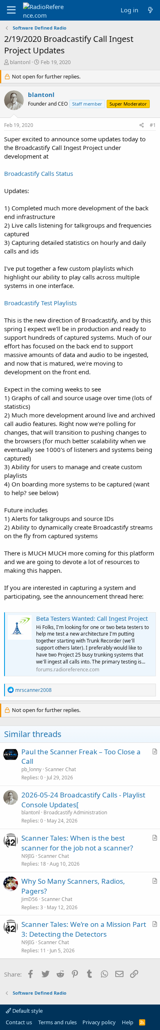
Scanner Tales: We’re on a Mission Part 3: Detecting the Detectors (83, 929)
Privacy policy (99, 1022)
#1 (153, 125)
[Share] (142, 125)
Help (127, 1022)
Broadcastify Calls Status (38, 173)
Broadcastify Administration (75, 812)
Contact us (19, 1022)
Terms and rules (57, 1022)
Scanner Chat (60, 769)
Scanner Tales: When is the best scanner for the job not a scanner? (77, 843)
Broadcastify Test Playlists (40, 303)
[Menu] (11, 10)
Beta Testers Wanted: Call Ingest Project (92, 618)
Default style (27, 1010)
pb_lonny (31, 769)
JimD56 (29, 899)
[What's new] (150, 10)
